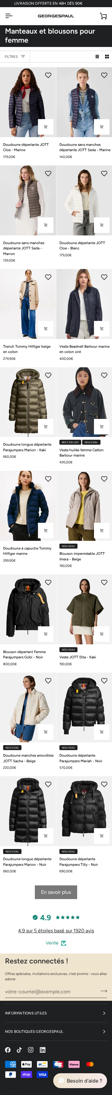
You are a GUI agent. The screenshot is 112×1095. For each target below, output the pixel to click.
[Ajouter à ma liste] (48, 75)
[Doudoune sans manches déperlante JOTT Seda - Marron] (28, 200)
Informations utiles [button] (26, 1013)
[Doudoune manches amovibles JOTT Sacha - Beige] (28, 707)
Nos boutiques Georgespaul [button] (34, 1031)
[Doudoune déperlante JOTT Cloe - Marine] (28, 102)
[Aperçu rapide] (46, 127)
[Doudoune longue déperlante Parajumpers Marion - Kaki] (28, 402)
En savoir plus (56, 892)
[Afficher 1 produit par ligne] (97, 57)
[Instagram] (31, 1050)
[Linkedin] (42, 1050)
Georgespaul (22, 1083)
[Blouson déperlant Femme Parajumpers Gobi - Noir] (28, 609)
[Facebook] (8, 1050)
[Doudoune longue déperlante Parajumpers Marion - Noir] (28, 811)
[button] (80, 1080)
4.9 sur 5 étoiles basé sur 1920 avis (56, 931)
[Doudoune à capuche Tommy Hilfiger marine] (28, 506)
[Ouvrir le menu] (14, 16)
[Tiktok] (19, 1050)
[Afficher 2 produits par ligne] (107, 57)
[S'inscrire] (102, 991)
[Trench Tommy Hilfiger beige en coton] (28, 304)
